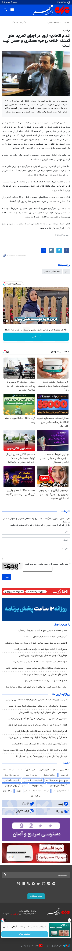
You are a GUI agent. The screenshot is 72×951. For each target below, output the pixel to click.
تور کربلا (64, 775)
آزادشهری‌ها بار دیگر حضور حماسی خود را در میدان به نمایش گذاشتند (36, 643)
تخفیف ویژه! (25, 934)
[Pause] (7, 321)
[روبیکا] (33, 884)
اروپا (67, 271)
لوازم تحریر (44, 770)
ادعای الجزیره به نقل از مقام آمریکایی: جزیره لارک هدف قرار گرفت (37, 725)
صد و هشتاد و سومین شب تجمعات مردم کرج (46, 680)
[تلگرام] (54, 884)
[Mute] (12, 321)
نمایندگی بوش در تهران (15, 785)
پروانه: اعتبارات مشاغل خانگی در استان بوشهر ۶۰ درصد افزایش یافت (36, 668)
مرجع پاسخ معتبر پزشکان (57, 780)
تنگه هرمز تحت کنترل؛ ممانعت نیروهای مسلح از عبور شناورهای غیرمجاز (35, 750)
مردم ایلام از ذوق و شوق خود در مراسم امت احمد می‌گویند (40, 649)
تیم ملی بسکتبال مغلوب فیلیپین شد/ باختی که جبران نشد (40, 756)
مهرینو (18, 791)
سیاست (66, 22)
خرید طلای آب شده (26, 770)
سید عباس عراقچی (52, 271)
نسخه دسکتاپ (36, 896)
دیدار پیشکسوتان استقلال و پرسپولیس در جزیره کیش (43, 655)
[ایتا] (18, 884)
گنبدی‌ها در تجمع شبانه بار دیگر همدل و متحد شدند (43, 637)
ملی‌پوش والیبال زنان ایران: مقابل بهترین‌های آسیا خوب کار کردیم (38, 706)
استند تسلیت (49, 775)
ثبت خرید (36, 336)
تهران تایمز (7, 791)
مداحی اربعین (31, 775)
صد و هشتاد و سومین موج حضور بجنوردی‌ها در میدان (43, 630)
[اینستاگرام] (43, 884)
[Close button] (69, 920)
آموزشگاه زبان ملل (61, 791)
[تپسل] (4, 284)
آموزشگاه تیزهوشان (58, 785)
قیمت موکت (9, 770)
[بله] (48, 884)
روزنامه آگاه (36, 796)
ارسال (6, 577)
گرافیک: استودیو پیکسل (30, 945)
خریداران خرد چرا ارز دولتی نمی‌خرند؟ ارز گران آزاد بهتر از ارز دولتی (38, 718)
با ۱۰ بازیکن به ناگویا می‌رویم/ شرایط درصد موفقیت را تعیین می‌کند (37, 737)
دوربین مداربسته (11, 775)
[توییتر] (38, 884)
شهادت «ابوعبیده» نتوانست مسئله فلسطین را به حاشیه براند (40, 662)
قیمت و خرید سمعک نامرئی (36, 791)
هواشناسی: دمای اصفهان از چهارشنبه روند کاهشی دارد (42, 712)
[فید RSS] (28, 884)
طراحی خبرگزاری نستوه (55, 945)
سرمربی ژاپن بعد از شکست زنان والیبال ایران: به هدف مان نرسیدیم (36, 700)
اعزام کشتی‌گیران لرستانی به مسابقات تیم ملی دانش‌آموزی (41, 731)
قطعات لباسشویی (11, 780)
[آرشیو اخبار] (23, 884)
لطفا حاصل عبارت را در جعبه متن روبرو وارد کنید (47, 564)
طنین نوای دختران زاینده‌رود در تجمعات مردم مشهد (44, 674)
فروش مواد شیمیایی (33, 780)
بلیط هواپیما (37, 785)
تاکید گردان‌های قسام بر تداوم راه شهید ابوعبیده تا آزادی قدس (39, 744)
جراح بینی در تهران (61, 770)
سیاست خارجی (53, 22)
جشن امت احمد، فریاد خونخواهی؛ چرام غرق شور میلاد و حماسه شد (36, 687)
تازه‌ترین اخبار (62, 625)
